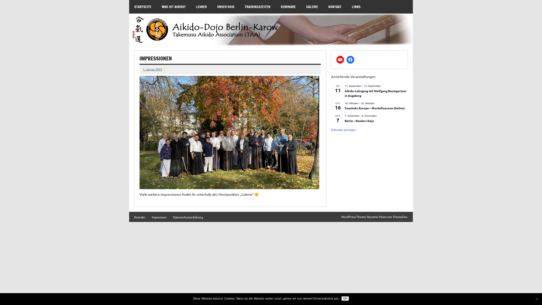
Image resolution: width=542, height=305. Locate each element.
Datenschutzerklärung (188, 217)
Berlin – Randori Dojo (359, 121)
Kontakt (335, 6)
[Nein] (537, 299)
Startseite (142, 6)
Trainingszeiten (257, 6)
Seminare (288, 6)
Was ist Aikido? (174, 6)
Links (356, 6)
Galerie (312, 6)
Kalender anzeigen (343, 130)
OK (345, 298)
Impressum (159, 217)
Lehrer (201, 6)
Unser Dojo (225, 6)
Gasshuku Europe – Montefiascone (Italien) (375, 108)
